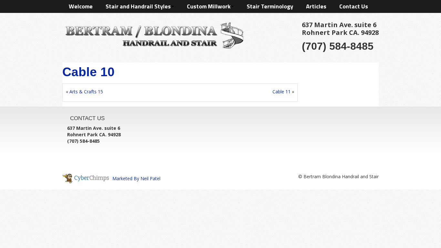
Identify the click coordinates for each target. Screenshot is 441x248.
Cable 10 (88, 72)
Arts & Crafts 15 (86, 91)
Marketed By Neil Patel (136, 178)
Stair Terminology (270, 6)
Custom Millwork (209, 6)
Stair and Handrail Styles (138, 6)
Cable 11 (281, 91)
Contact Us (353, 6)
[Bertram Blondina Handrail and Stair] (152, 34)
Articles (316, 6)
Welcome (81, 6)
